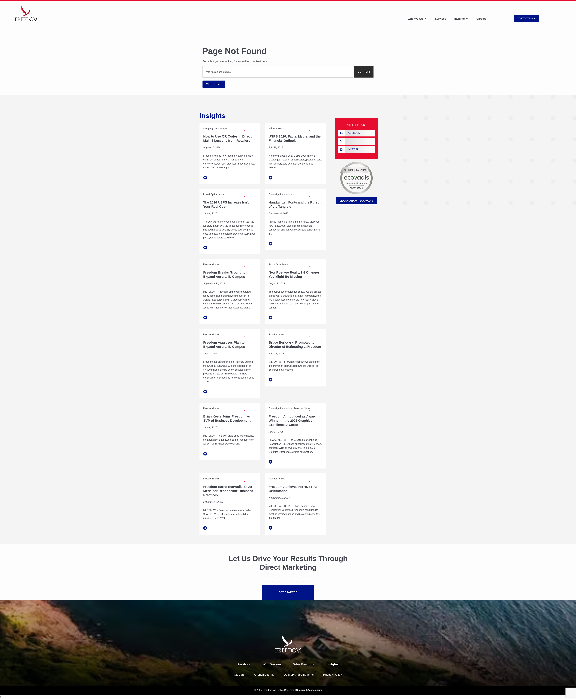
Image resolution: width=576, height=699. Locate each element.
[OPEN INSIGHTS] (466, 19)
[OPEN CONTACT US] (535, 18)
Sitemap (301, 690)
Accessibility (314, 690)
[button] (356, 133)
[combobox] (277, 71)
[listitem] (230, 153)
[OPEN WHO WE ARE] (425, 19)
